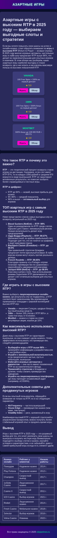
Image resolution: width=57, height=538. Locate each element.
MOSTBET (28, 128)
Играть (22, 90)
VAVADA (28, 75)
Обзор (35, 90)
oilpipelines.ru (43, 532)
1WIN (29, 102)
